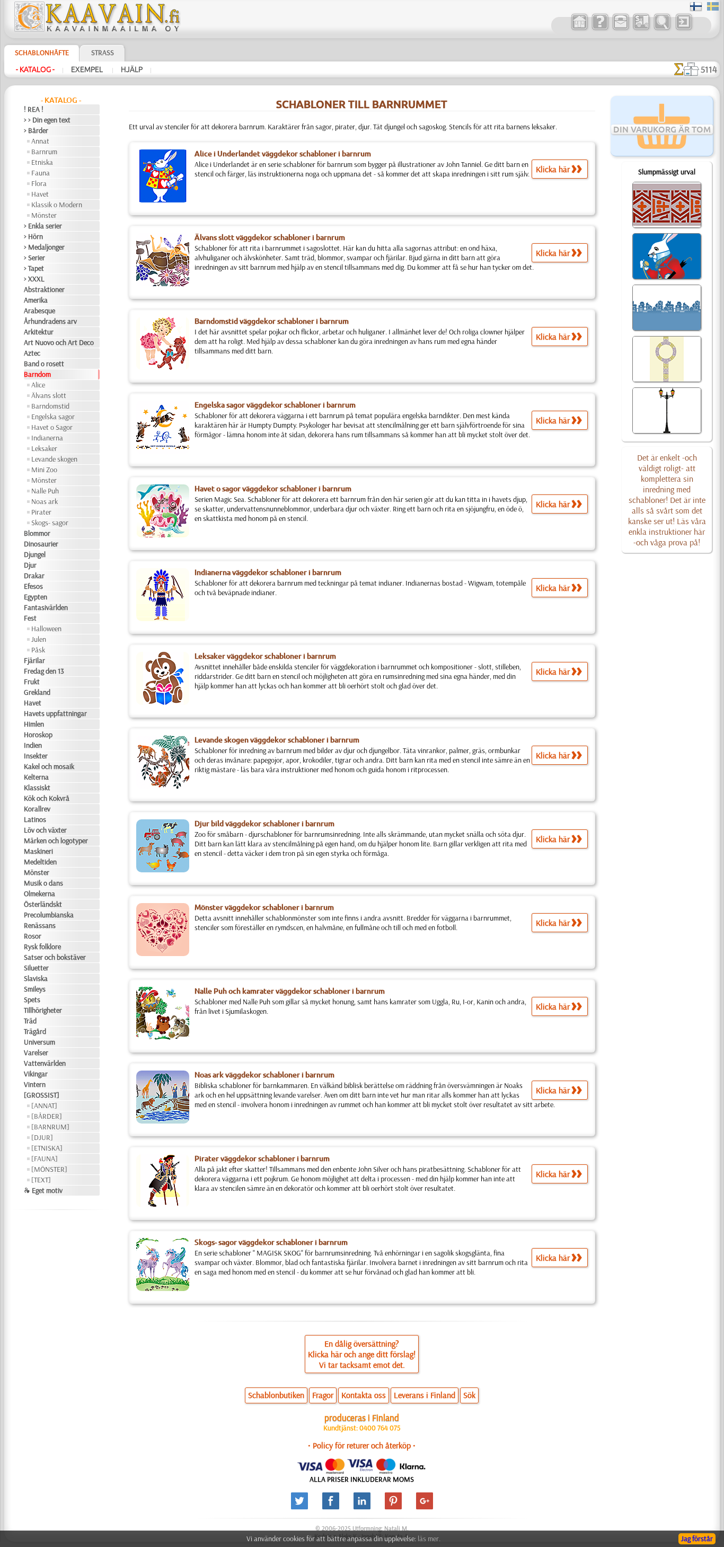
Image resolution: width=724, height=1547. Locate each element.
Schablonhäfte (42, 52)
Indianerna (47, 438)
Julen (38, 639)
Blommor (37, 533)
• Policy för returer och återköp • (362, 1445)
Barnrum (44, 151)
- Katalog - (35, 69)
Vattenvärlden (45, 1063)
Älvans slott (48, 395)
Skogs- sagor (49, 522)
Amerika (36, 300)
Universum (39, 1042)
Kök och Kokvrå (46, 798)
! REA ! (33, 109)
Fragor (322, 1395)
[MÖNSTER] (49, 1169)
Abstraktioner (44, 289)
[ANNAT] (44, 1105)
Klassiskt (37, 787)
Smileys (35, 989)
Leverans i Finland (424, 1395)
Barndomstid (50, 406)
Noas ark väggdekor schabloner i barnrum (264, 1075)
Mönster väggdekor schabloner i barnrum (264, 907)
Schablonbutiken (276, 1395)
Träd (30, 1021)
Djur (30, 565)
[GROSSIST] (41, 1095)
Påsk (38, 650)
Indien (33, 745)
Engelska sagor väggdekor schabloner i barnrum (275, 405)
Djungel (35, 554)
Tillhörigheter (43, 1010)
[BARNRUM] (50, 1126)
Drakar (34, 575)
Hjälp (132, 69)
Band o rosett (44, 363)
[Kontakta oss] (620, 28)
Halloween (46, 628)
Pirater (41, 512)
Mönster (44, 215)
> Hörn (33, 236)
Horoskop (38, 734)
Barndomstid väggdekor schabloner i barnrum (272, 321)
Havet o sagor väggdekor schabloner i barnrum (273, 488)
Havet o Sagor (52, 427)
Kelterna (36, 777)
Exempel (87, 69)
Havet (40, 194)
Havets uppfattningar (55, 713)
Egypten (35, 597)
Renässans (40, 925)
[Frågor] (599, 28)
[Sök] (661, 28)
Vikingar (36, 1074)
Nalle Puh (45, 491)
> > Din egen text (47, 120)
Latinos (35, 819)
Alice (38, 385)
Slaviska (36, 978)
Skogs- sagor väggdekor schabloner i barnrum (271, 1242)
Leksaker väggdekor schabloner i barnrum (265, 656)
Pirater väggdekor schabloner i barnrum (262, 1158)
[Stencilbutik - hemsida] (96, 29)
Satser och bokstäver (55, 957)
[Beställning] (641, 28)
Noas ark (44, 501)
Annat (40, 141)
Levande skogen (54, 459)
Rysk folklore (42, 946)
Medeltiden (40, 862)
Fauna (40, 173)
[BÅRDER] (46, 1116)
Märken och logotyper (56, 840)
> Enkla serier (43, 226)
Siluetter (36, 968)
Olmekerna (39, 893)
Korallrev (37, 809)
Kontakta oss (363, 1395)
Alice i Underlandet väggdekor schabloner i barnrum (283, 153)
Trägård (35, 1031)
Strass (102, 52)
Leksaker (44, 448)
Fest (30, 618)
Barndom (37, 374)
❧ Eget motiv (43, 1190)
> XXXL (34, 279)
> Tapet (34, 268)
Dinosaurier (41, 544)
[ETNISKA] (47, 1148)
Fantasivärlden (46, 607)
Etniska (42, 162)
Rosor (32, 936)
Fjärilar (34, 660)
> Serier (34, 257)
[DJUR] (42, 1137)
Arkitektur (39, 332)
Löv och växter (45, 830)
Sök (469, 1395)
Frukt (32, 681)
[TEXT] (41, 1179)
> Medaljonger (44, 247)
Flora (39, 183)
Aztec (32, 353)
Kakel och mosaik (49, 766)
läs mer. (429, 1538)
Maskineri (38, 851)
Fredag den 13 (44, 671)
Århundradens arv (50, 321)
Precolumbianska (49, 915)
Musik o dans (43, 883)
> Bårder (36, 130)
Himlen (34, 724)
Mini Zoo (44, 469)
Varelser (36, 1052)
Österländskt (43, 904)
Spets (32, 999)
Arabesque (39, 310)
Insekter (36, 756)
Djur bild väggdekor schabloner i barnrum (264, 823)
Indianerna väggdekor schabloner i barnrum (268, 572)
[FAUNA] (44, 1158)
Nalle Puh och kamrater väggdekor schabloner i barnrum (290, 991)
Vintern (35, 1084)
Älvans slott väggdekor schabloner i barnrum (270, 237)
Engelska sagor (53, 416)
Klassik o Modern (56, 204)
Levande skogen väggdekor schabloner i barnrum (277, 740)
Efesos (33, 586)
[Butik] (579, 28)
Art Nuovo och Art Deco (59, 342)
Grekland (37, 692)
